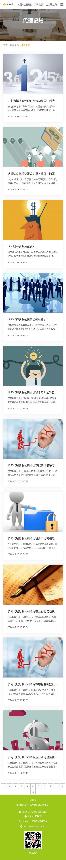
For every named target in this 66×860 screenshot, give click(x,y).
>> (33, 791)
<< (4, 786)
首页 (5, 45)
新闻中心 (14, 45)
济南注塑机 (32, 805)
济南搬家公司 (43, 805)
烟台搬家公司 (22, 805)
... (56, 786)
